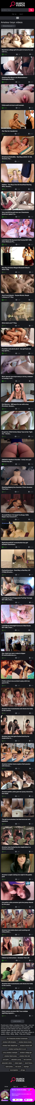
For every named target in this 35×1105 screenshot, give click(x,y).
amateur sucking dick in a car (17, 1049)
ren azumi (18, 1066)
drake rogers (18, 1063)
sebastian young (16, 1059)
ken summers (28, 1059)
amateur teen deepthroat (10, 1045)
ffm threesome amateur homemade (17, 1038)
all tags (23, 1070)
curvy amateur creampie (10, 1052)
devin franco (28, 1063)
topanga (26, 1066)
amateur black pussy (10, 1056)
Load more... (17, 1021)
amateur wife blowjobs (9, 1042)
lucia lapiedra (14, 1070)
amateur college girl (26, 1052)
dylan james (9, 1066)
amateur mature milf (26, 1045)
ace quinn (6, 1059)
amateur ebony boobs (25, 1042)
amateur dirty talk (24, 1056)
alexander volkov (7, 1063)
